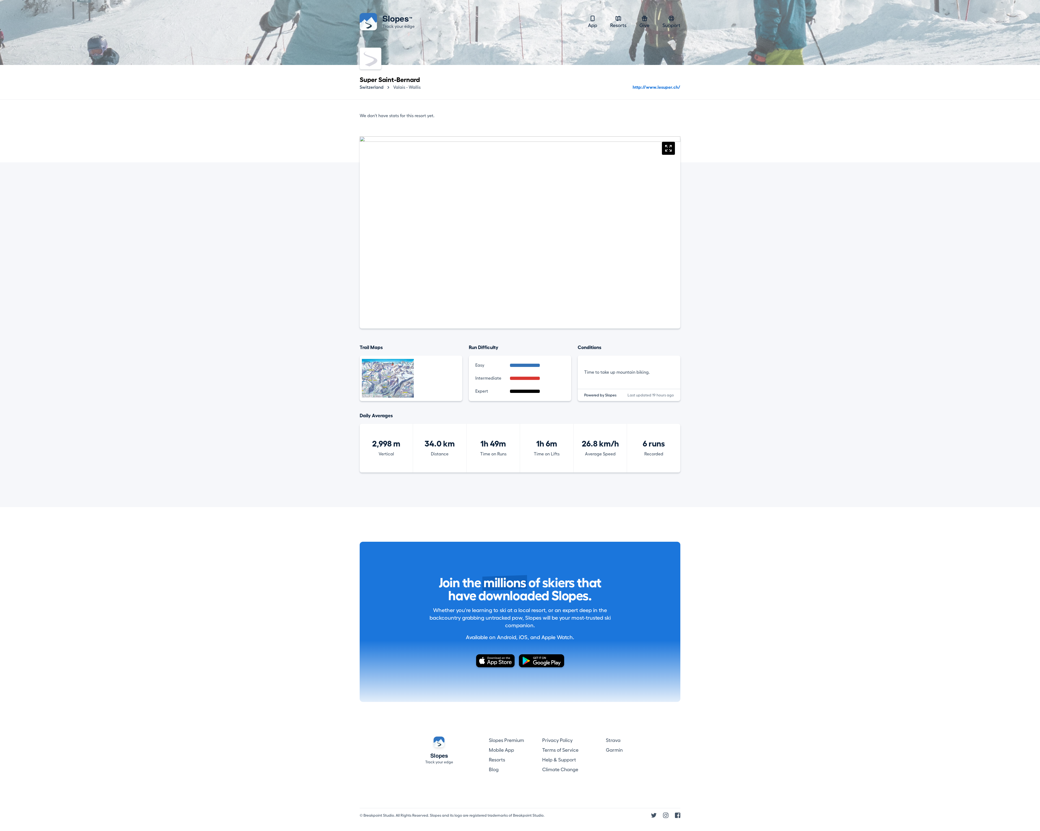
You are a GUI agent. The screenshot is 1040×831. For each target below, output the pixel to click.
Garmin (614, 750)
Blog (494, 769)
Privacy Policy (557, 740)
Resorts (618, 25)
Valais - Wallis (407, 87)
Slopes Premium (506, 740)
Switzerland (372, 87)
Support (671, 25)
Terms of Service (560, 750)
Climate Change (560, 769)
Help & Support (559, 759)
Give (644, 25)
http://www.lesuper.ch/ (656, 87)
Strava (613, 740)
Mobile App (501, 750)
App (592, 25)
